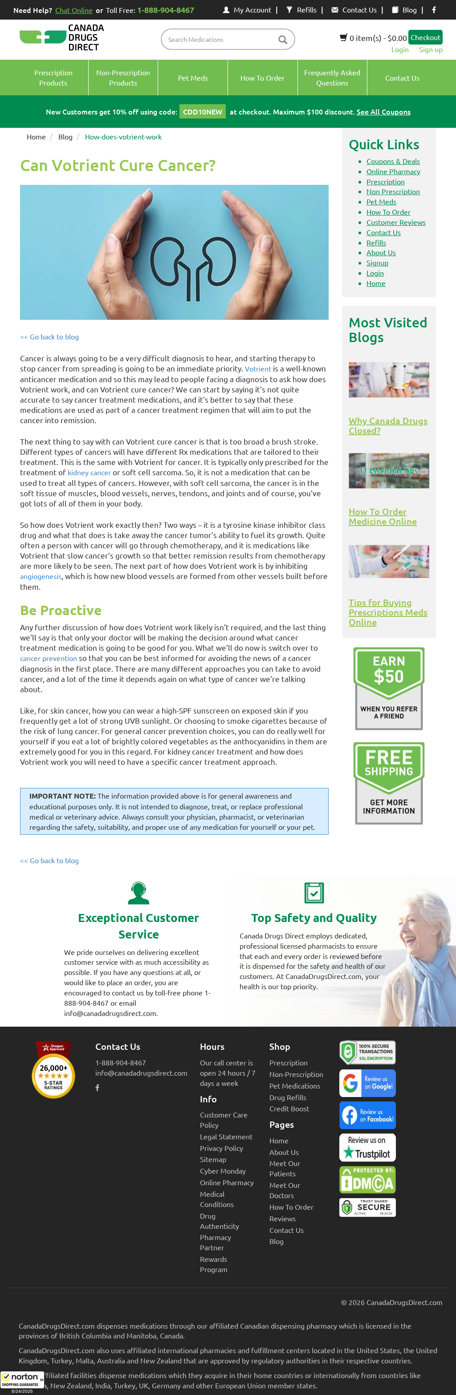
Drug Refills (287, 1097)
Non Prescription (393, 191)
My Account (252, 9)
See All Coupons (384, 111)
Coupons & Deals (393, 160)
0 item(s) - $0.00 (377, 37)
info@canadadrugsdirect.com (141, 1072)
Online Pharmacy (393, 171)
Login (400, 49)
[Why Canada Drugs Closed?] (389, 380)
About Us (381, 252)
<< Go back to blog (49, 336)
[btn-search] (283, 40)
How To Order (388, 211)
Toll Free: (150, 9)
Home (36, 136)
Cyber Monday (223, 1170)
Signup (377, 262)
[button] (22, 1383)
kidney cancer (89, 472)
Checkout (425, 37)
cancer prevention (48, 657)
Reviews (282, 1218)
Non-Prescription (296, 1073)
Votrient (258, 368)
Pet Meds (381, 201)
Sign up (431, 49)
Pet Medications (294, 1085)
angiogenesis (40, 575)
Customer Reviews (396, 221)
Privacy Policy (221, 1147)
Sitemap (213, 1158)
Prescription (385, 181)
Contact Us (359, 9)
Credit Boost (289, 1108)
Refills (307, 9)
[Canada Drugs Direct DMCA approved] (367, 1182)
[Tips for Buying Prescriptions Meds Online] (389, 561)
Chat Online (74, 9)
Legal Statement (226, 1136)
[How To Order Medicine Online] (389, 471)
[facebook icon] (434, 9)
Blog (410, 9)
